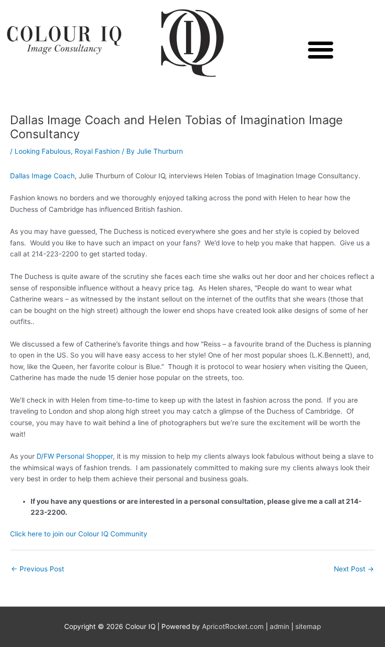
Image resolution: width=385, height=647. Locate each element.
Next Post (354, 569)
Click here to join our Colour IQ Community (78, 534)
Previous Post (37, 569)
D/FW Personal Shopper (75, 456)
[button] (321, 50)
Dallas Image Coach (42, 176)
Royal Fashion (97, 151)
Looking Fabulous (43, 151)
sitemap (308, 626)
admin (279, 626)
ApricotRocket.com (233, 626)
